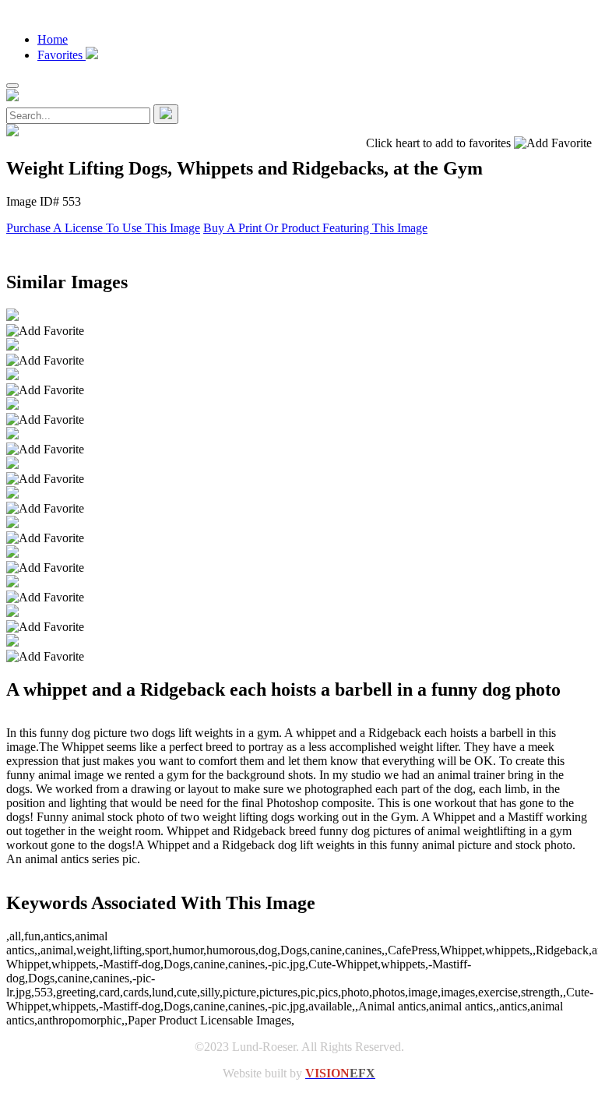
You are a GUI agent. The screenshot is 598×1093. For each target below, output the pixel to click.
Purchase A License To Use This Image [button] (103, 227)
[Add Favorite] (45, 331)
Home (52, 39)
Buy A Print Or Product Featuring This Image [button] (315, 227)
